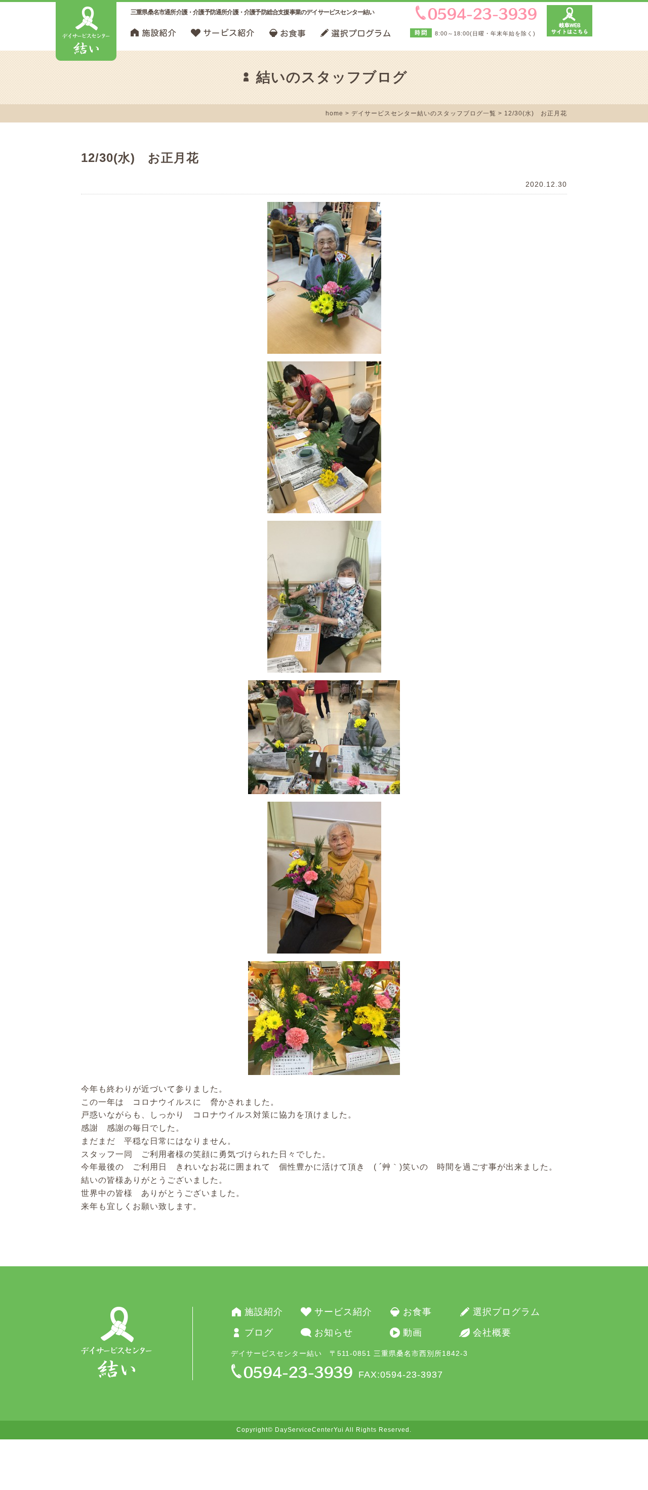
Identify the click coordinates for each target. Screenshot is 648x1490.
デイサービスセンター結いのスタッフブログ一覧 (423, 113)
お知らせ (333, 1333)
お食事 (417, 1312)
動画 (412, 1333)
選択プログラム (506, 1312)
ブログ (259, 1333)
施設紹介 (264, 1312)
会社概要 (492, 1333)
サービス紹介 (343, 1312)
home (334, 113)
